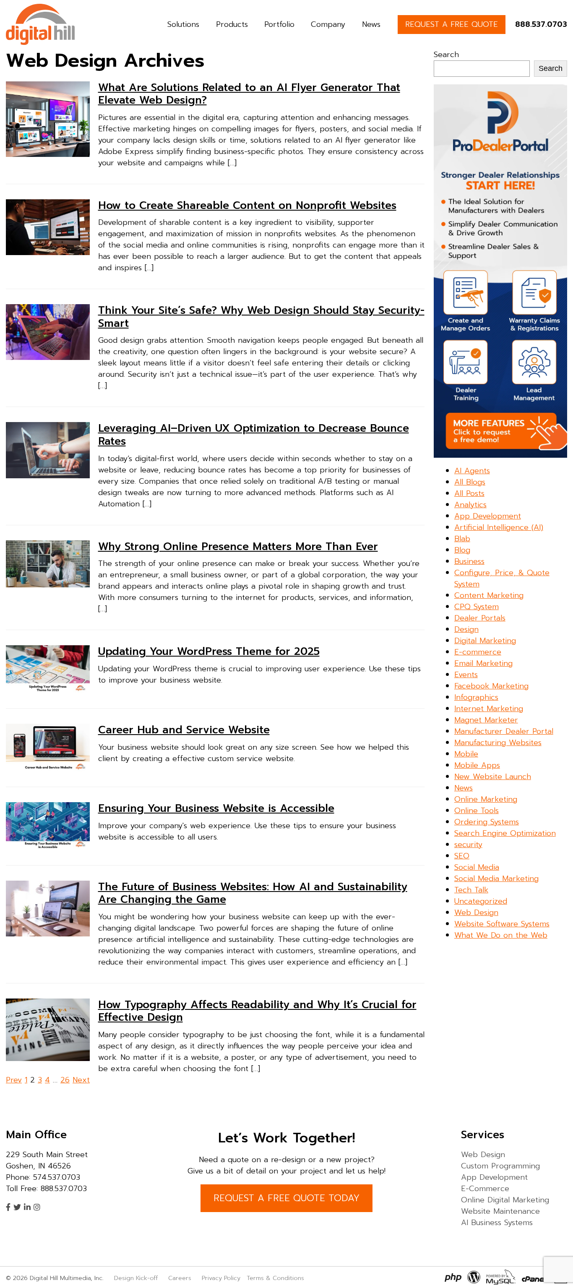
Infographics (476, 697)
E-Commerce (485, 1188)
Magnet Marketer (486, 720)
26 (65, 1080)
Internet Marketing (488, 708)
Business (469, 561)
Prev (14, 1080)
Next (81, 1080)
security (468, 844)
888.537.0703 (541, 24)
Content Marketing (489, 595)
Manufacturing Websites (498, 742)
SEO (461, 856)
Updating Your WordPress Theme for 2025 (209, 652)
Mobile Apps (477, 765)
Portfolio (279, 24)
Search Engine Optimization (505, 833)
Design (466, 629)
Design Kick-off (137, 1278)
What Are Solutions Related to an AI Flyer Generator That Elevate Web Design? (249, 94)
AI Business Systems (497, 1222)
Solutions (183, 24)
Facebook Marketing (491, 686)
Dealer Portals (479, 618)
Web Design (476, 912)
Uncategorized (480, 901)
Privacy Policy (221, 1278)
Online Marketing (485, 799)
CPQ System (476, 607)
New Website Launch (492, 776)
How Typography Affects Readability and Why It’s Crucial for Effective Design (257, 1011)
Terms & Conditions (275, 1278)
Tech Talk (471, 890)
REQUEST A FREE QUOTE (451, 24)
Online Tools (476, 810)
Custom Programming (500, 1166)
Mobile (466, 754)
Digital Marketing (485, 641)
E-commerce (477, 652)
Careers (179, 1278)
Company (328, 24)
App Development (487, 516)
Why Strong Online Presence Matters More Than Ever (238, 547)
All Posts (469, 493)
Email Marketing (483, 663)
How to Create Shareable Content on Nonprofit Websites (247, 206)
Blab (462, 539)
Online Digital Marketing (505, 1200)
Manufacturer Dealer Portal (503, 731)
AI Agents (472, 471)
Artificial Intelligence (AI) (498, 527)
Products (232, 24)
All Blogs (469, 482)
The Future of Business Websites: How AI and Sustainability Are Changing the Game (252, 893)
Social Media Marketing (496, 878)
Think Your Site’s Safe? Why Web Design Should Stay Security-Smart (261, 316)
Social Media (476, 867)
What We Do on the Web (500, 935)
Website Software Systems (502, 924)
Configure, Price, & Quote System (502, 578)
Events (466, 675)
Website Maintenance (500, 1211)
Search (446, 54)
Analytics (470, 505)
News (371, 24)
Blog (462, 550)
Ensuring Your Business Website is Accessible (216, 808)
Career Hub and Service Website (184, 730)
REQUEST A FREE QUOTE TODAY (286, 1198)
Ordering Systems (486, 822)
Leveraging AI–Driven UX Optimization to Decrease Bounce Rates (253, 434)
